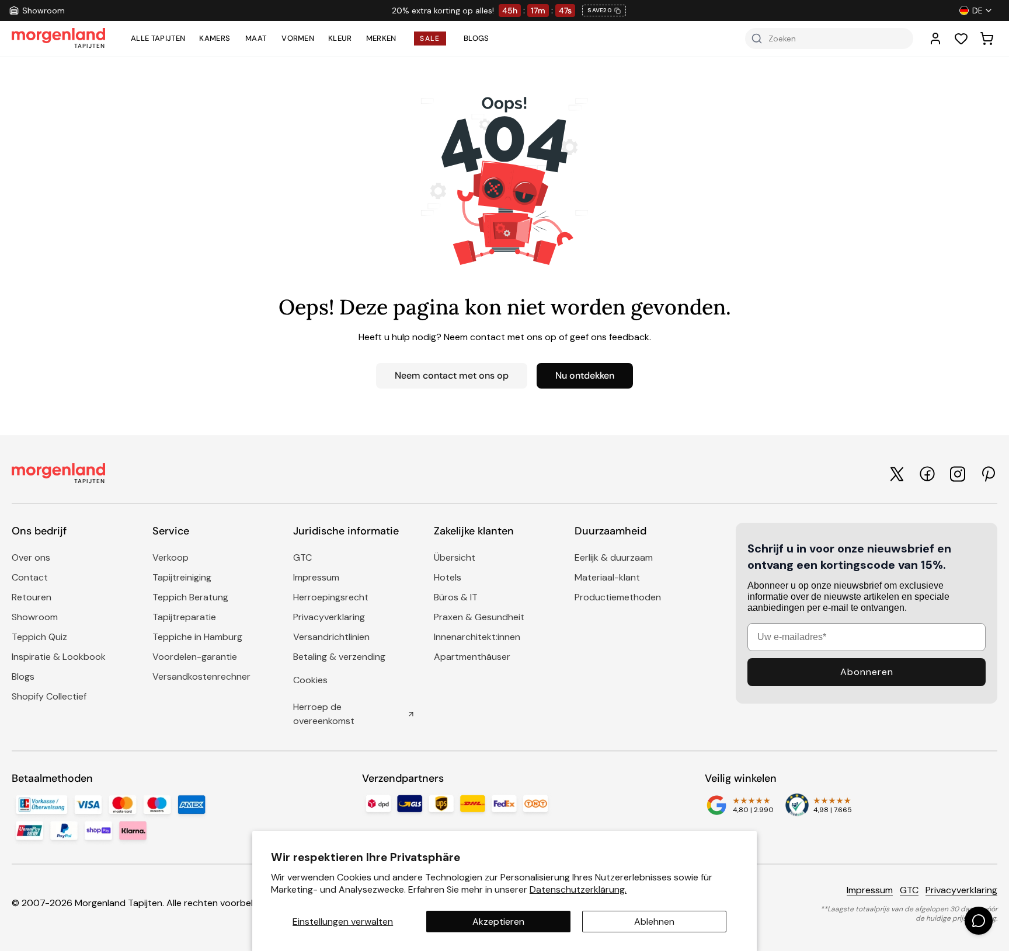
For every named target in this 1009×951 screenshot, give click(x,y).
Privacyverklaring (329, 617)
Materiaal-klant (607, 577)
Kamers (214, 38)
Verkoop (170, 557)
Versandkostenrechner (201, 676)
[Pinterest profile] (988, 474)
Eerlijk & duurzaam (614, 557)
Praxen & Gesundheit (479, 617)
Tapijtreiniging (181, 577)
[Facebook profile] (927, 473)
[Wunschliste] (961, 38)
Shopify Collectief (49, 696)
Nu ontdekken (584, 375)
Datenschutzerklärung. (578, 889)
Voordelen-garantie (194, 657)
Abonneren (866, 672)
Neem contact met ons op (452, 375)
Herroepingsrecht (330, 597)
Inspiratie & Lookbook (59, 657)
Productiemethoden (618, 597)
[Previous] (216, 10)
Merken (381, 38)
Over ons (31, 557)
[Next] (802, 10)
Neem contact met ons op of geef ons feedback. (547, 337)
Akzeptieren (498, 921)
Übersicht (454, 557)
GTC (302, 557)
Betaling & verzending (339, 657)
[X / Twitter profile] (897, 474)
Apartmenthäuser (472, 657)
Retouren (31, 597)
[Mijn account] (935, 38)
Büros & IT (456, 597)
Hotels (447, 577)
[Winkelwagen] (986, 38)
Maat (255, 38)
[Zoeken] (756, 38)
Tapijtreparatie (184, 617)
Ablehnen (654, 921)
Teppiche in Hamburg (197, 637)
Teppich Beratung (190, 597)
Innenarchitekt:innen (477, 637)
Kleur (340, 38)
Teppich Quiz (39, 637)
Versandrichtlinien (331, 637)
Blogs (476, 38)
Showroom (35, 617)
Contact (30, 577)
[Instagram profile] (957, 474)
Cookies (310, 680)
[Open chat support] (979, 921)
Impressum (316, 577)
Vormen (297, 38)
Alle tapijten (158, 38)
